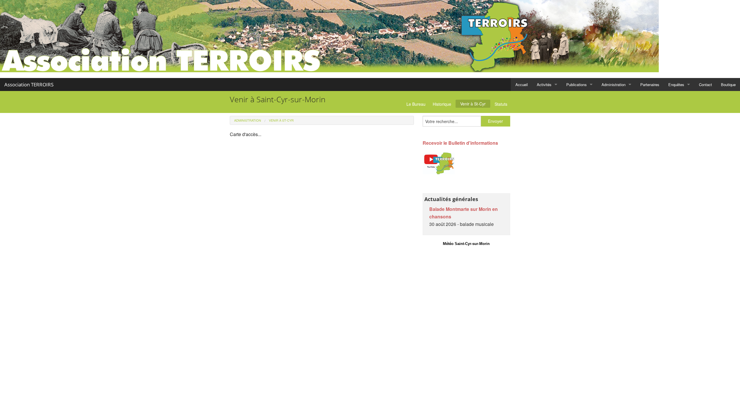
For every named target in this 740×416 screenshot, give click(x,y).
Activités (544, 84)
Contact (705, 84)
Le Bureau (416, 104)
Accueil (521, 84)
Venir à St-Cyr (473, 104)
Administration (614, 84)
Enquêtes (676, 84)
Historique (442, 104)
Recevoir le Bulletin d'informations (460, 143)
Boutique (728, 84)
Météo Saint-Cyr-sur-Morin (466, 244)
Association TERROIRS (28, 84)
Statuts (501, 104)
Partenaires (649, 84)
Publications (576, 84)
